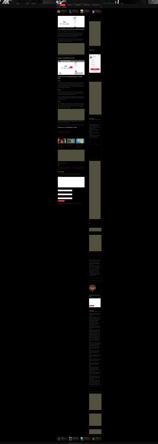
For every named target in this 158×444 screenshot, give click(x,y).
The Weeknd (91, 275)
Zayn (95, 275)
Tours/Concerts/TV (95, 4)
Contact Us (59, 7)
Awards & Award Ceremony (63, 12)
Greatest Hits (74, 439)
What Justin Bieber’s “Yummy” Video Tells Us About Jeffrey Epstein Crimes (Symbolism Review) (95, 368)
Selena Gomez (91, 272)
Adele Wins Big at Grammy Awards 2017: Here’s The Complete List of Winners (63, 11)
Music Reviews (70, 4)
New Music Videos (75, 12)
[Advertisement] (71, 49)
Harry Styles (97, 265)
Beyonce (97, 259)
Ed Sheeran (92, 263)
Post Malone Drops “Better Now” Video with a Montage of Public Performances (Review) (87, 438)
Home (58, 4)
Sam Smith (97, 271)
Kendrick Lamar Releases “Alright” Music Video (98, 11)
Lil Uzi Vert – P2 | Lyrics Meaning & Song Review (64, 438)
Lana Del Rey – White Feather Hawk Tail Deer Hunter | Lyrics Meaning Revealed (94, 344)
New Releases (62, 4)
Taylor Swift (94, 274)
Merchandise (64, 7)
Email (59, 192)
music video (94, 269)
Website (59, 196)
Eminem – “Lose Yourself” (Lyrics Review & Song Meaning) (75, 438)
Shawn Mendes (97, 272)
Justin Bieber (94, 266)
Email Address (91, 302)
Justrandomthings (62, 1)
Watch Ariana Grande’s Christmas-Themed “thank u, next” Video (75, 11)
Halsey (93, 265)
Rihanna (93, 271)
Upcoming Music (78, 4)
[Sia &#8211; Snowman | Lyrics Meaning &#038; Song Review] (71, 141)
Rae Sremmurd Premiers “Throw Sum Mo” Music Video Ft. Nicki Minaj (98, 438)
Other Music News (87, 4)
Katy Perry (94, 267)
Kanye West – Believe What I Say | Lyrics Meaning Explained (87, 11)
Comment (60, 176)
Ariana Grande (92, 259)
